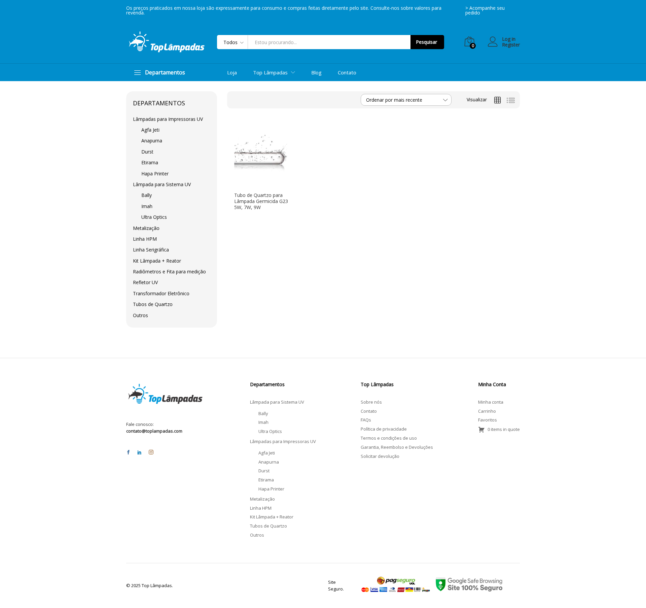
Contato (347, 72)
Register (511, 45)
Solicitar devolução (380, 456)
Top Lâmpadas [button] (270, 72)
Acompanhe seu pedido (485, 10)
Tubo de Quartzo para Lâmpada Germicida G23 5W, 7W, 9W (261, 201)
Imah (146, 206)
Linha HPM (145, 239)
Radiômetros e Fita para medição (169, 271)
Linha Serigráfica (151, 249)
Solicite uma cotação (257, 185)
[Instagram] (151, 452)
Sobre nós (371, 402)
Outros (140, 315)
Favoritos (487, 420)
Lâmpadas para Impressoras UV (168, 119)
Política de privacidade (384, 429)
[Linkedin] (139, 452)
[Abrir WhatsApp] (629, 591)
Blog (316, 72)
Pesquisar (426, 42)
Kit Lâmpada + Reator (157, 261)
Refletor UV (145, 282)
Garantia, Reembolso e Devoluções (397, 447)
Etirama (149, 162)
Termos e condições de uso (389, 438)
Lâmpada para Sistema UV (162, 184)
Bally (146, 195)
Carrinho (487, 411)
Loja (232, 72)
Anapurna (151, 140)
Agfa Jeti (150, 130)
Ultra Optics (154, 217)
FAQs (366, 420)
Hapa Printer (155, 173)
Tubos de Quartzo (153, 304)
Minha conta (490, 402)
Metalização (146, 228)
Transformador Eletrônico (161, 293)
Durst (147, 151)
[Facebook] (128, 452)
